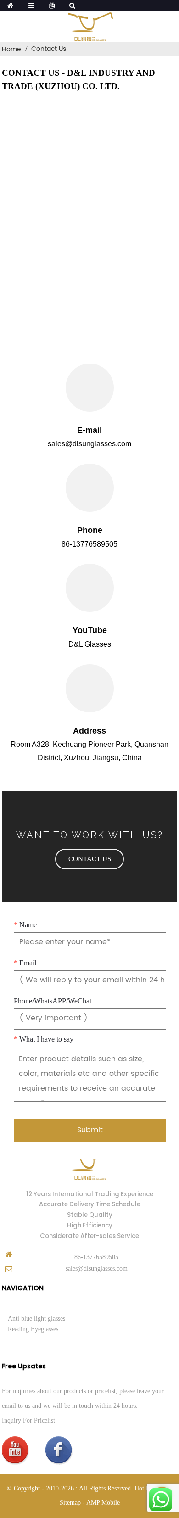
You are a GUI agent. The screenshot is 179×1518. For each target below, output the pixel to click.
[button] (89, 859)
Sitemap (70, 1502)
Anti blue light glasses (36, 1318)
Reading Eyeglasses (33, 1329)
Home (11, 49)
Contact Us (48, 49)
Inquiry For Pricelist (28, 1420)
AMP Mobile (103, 1502)
